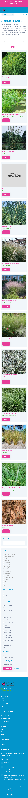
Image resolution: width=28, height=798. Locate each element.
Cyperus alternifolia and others (11, 114)
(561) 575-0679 (14, 3)
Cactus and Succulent (9, 556)
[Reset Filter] (16, 668)
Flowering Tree (8, 569)
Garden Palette (4, 703)
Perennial (6, 583)
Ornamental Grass (8, 577)
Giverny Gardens (14, 787)
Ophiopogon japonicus (9, 413)
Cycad (5, 558)
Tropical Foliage (8, 586)
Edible (6, 625)
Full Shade (7, 593)
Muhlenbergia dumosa (9, 338)
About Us (3, 744)
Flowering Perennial (9, 564)
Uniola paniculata (7, 525)
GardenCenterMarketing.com (8, 791)
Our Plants (3, 700)
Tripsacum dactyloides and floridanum (14, 488)
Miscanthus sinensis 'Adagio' (11, 263)
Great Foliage (7, 632)
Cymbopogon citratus (8, 77)
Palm (5, 581)
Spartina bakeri (7, 450)
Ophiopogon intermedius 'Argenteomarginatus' (10, 375)
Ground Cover (7, 635)
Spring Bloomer (8, 655)
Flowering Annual (8, 562)
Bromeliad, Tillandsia (9, 554)
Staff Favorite (7, 647)
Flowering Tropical (8, 571)
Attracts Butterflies (9, 605)
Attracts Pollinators (9, 610)
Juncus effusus (6, 189)
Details (5, 82)
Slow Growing (7, 645)
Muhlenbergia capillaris (9, 300)
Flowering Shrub (8, 567)
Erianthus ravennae (8, 151)
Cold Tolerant (7, 617)
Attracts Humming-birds (10, 607)
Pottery (3, 706)
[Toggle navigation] (26, 15)
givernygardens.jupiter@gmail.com (14, 1)
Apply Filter (6, 668)
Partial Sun (7, 598)
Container (6, 620)
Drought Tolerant (8, 622)
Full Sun (6, 595)
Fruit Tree (6, 575)
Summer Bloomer (8, 657)
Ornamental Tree (8, 579)
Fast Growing (7, 630)
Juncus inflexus (6, 226)
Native (6, 642)
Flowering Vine (7, 573)
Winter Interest (8, 664)
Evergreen (6, 560)
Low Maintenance (8, 640)
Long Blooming (8, 637)
